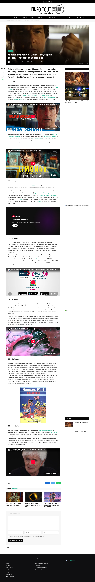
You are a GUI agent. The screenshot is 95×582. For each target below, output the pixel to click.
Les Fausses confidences (46, 430)
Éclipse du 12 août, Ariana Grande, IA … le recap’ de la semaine (32, 505)
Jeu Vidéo (31, 17)
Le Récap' (10, 50)
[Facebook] (2, 72)
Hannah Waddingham (49, 97)
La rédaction (37, 558)
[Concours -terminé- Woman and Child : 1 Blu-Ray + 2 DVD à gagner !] (69, 432)
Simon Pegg (32, 95)
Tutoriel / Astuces (10, 576)
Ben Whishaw (11, 144)
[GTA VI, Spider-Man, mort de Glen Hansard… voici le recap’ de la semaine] (52, 497)
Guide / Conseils (9, 567)
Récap (7, 572)
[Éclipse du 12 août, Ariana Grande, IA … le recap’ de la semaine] (33, 497)
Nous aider (47, 1)
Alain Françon (53, 432)
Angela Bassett (46, 95)
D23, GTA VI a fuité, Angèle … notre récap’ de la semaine (14, 504)
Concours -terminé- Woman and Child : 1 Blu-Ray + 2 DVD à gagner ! (81, 431)
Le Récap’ (15, 17)
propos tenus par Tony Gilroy (41, 193)
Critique (7, 563)
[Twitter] (2, 76)
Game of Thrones (51, 195)
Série (59, 17)
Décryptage (8, 565)
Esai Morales (25, 95)
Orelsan (21, 304)
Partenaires (37, 565)
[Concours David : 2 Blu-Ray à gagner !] (69, 424)
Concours (68, 418)
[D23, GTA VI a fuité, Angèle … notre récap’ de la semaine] (14, 497)
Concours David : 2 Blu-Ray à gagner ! (81, 423)
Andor (33, 185)
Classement (8, 561)
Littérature (41, 17)
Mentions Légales (39, 569)
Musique (51, 17)
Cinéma (24, 17)
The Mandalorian (24, 189)
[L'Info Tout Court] (47, 9)
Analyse (7, 558)
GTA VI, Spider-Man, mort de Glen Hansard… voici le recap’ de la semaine (51, 505)
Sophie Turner (43, 195)
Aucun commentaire (36, 61)
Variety (40, 201)
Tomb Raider (19, 199)
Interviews (8, 569)
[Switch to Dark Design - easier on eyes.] (88, 17)
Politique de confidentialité (41, 567)
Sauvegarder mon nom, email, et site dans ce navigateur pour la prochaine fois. (26, 536)
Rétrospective (9, 574)
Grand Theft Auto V (41, 259)
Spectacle (67, 17)
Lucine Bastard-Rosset (15, 61)
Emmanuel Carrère (37, 138)
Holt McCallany (18, 99)
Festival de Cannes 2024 (49, 136)
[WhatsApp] (2, 79)
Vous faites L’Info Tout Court (41, 563)
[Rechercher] (75, 17)
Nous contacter (38, 561)
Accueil (7, 20)
